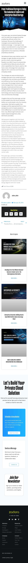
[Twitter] (9, 519)
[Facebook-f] (18, 519)
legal (12, 557)
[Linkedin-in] (12, 519)
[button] (6, 214)
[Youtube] (15, 519)
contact (3, 557)
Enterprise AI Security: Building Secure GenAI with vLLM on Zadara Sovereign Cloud (14, 317)
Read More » (14, 278)
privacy (8, 557)
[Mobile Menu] (25, 3)
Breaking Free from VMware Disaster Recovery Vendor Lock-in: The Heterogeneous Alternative (14, 272)
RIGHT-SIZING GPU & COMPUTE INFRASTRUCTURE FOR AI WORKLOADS (14, 361)
